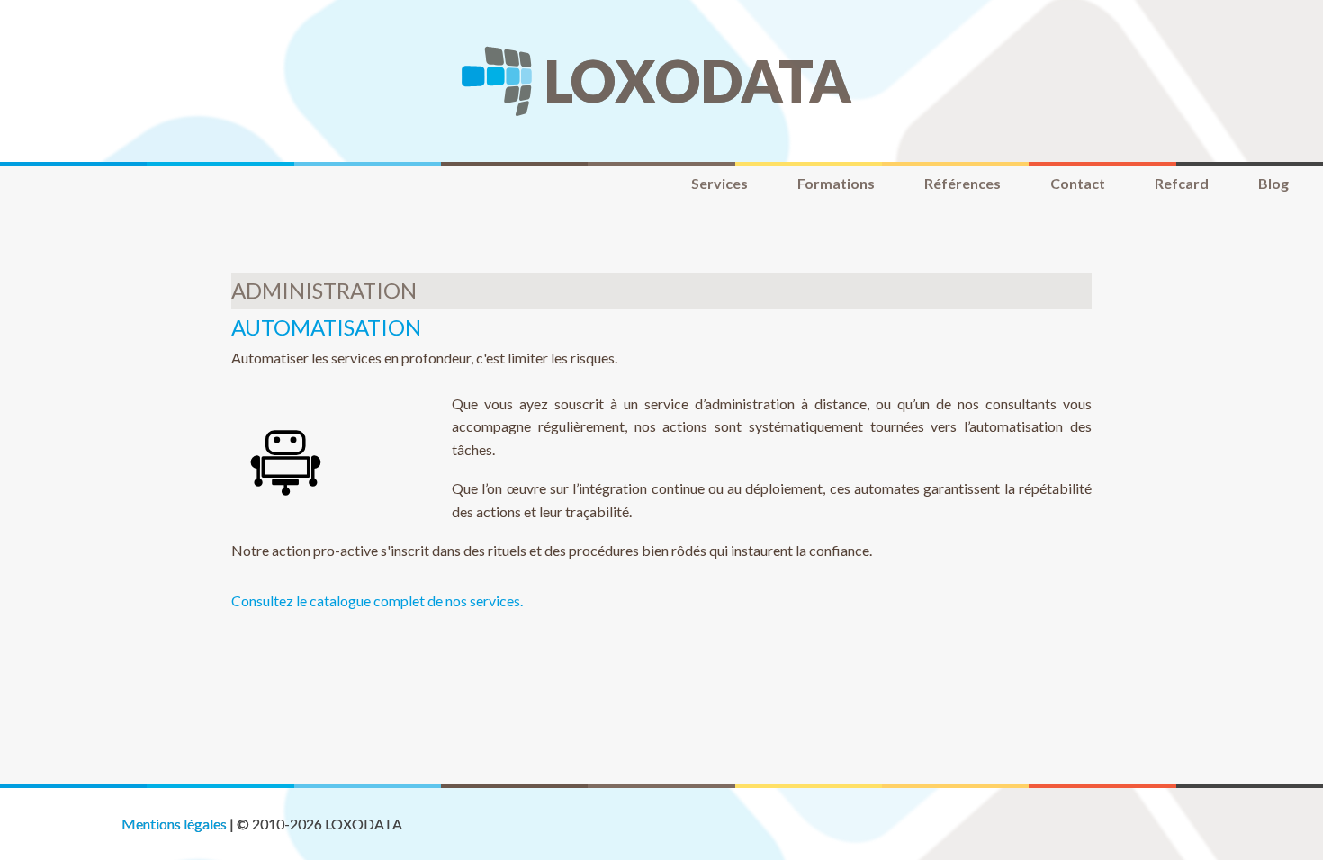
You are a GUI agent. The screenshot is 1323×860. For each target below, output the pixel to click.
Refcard (1182, 183)
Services (719, 183)
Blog (1273, 183)
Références (962, 183)
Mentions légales (174, 823)
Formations (836, 183)
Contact (1077, 183)
